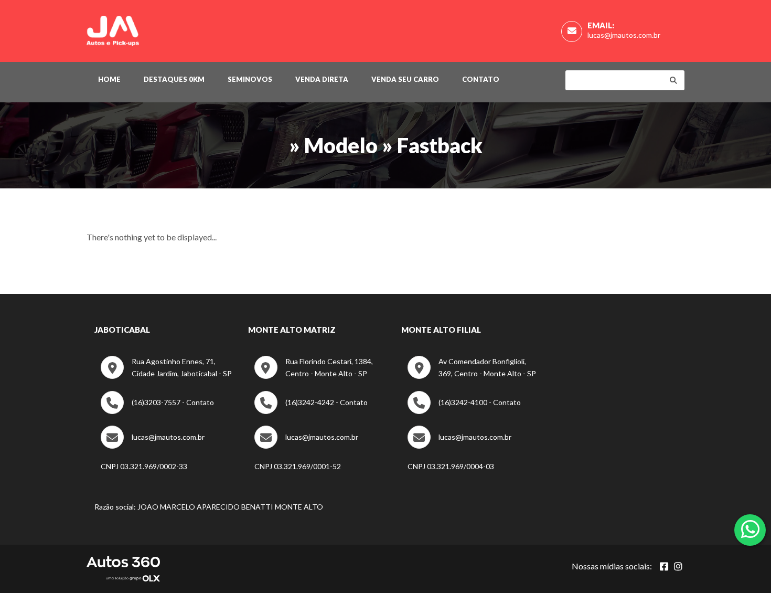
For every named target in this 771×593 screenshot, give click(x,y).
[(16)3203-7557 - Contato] (157, 411)
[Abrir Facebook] (664, 566)
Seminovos (250, 79)
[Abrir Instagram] (678, 566)
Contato (480, 79)
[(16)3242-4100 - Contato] (464, 411)
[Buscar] (673, 80)
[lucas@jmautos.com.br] (153, 445)
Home (109, 79)
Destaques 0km (174, 79)
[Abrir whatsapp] (750, 529)
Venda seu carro (405, 79)
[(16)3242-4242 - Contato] (311, 411)
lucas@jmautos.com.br (623, 34)
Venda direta (321, 79)
